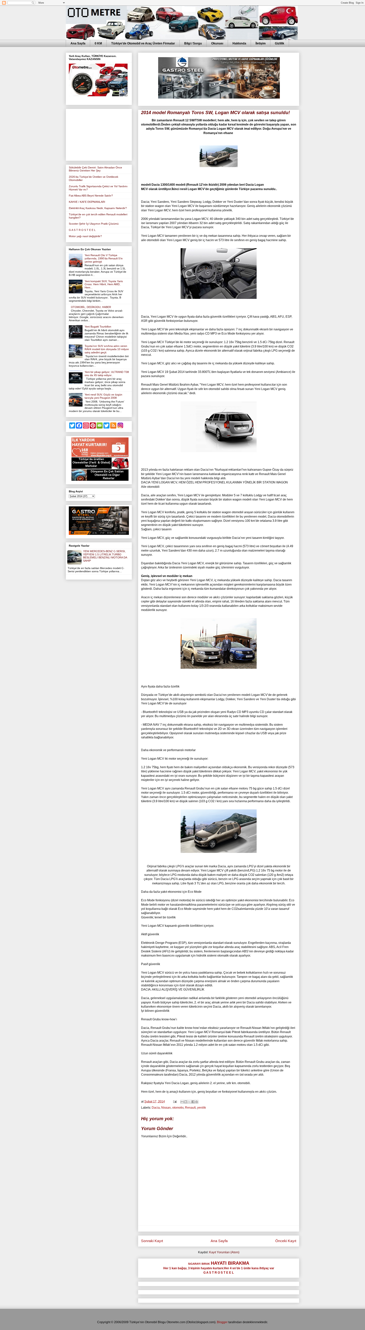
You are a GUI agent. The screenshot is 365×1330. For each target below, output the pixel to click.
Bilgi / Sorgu (193, 43)
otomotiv (177, 1107)
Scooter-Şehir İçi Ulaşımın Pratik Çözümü (94, 223)
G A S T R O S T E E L (82, 229)
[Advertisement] (99, 134)
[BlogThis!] (186, 1102)
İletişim (261, 43)
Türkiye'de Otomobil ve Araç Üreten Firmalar (143, 43)
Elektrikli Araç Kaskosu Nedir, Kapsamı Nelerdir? (98, 208)
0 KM (98, 43)
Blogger (222, 1322)
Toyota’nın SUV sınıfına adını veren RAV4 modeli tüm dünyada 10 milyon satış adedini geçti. (107, 349)
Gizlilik (279, 43)
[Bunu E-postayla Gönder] (182, 1102)
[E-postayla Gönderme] (174, 1101)
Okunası (217, 43)
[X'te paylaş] (189, 1102)
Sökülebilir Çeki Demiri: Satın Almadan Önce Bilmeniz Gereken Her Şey (95, 169)
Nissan (166, 1107)
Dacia (156, 1107)
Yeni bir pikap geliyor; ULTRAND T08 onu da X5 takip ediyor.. (107, 373)
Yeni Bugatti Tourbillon (98, 326)
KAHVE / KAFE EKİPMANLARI (87, 201)
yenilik (201, 1107)
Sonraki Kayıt (152, 1241)
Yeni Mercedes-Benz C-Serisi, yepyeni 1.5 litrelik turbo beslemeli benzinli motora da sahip (105, 556)
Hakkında (239, 43)
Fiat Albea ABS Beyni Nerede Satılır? (91, 195)
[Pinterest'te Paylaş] (196, 1102)
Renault (190, 1107)
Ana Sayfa (78, 43)
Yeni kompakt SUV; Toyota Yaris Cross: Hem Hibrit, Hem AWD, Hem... (104, 284)
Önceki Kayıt (285, 1241)
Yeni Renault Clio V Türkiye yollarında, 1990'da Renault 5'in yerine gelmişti (104, 258)
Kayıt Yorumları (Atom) (224, 1252)
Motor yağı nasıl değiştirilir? (85, 236)
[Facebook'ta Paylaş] (193, 1102)
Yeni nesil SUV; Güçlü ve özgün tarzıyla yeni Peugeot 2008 (103, 396)
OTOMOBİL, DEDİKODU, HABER (91, 307)
